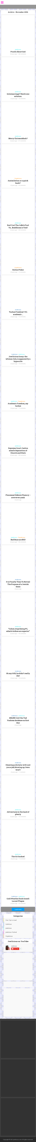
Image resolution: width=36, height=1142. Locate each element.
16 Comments (22, 633)
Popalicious (18, 178)
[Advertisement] (18, 967)
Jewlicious (18, 49)
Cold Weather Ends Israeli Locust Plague (18, 899)
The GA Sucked (18, 856)
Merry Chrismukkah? (18, 138)
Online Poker (18, 270)
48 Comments (22, 54)
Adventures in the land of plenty (18, 813)
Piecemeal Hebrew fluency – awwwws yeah (18, 496)
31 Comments (22, 141)
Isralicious (18, 310)
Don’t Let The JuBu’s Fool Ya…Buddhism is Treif (18, 226)
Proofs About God (18, 52)
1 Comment (22, 772)
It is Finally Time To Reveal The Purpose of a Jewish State (18, 584)
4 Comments (22, 98)
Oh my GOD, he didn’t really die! (18, 674)
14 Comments (22, 816)
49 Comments (22, 542)
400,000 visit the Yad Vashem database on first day (18, 720)
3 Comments (22, 272)
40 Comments (22, 230)
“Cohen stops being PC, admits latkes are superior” (18, 630)
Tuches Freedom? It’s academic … (18, 313)
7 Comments (22, 408)
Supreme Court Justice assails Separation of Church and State (18, 450)
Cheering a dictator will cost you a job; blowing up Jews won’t (18, 767)
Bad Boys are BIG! (18, 539)
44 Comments (22, 455)
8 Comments (22, 185)
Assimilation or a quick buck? (18, 181)
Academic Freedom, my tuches (18, 404)
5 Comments (22, 316)
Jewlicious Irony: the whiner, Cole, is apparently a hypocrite (18, 358)
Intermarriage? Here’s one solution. (18, 95)
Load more (18, 909)
